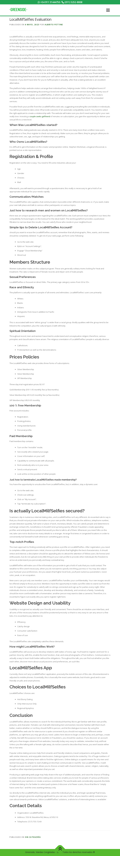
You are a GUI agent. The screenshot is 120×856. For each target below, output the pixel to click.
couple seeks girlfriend (40, 116)
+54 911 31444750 (50, 2)
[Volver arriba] (60, 849)
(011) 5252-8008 (73, 2)
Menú (107, 10)
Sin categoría (33, 837)
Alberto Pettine (54, 24)
